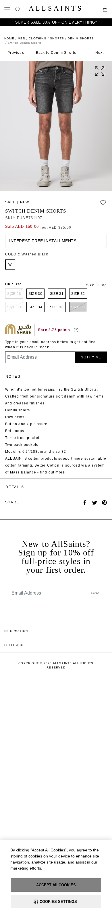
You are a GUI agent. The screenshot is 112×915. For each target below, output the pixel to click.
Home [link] (9, 38)
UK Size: (13, 284)
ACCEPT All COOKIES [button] (56, 885)
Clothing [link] (38, 38)
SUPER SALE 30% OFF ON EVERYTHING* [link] (56, 22)
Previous (15, 53)
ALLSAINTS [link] (56, 8)
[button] (56, 901)
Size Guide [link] (96, 285)
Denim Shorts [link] (81, 38)
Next (99, 53)
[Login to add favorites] (103, 202)
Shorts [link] (57, 38)
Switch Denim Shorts (35, 211)
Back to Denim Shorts (56, 53)
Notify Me (91, 357)
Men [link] (21, 38)
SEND (95, 592)
